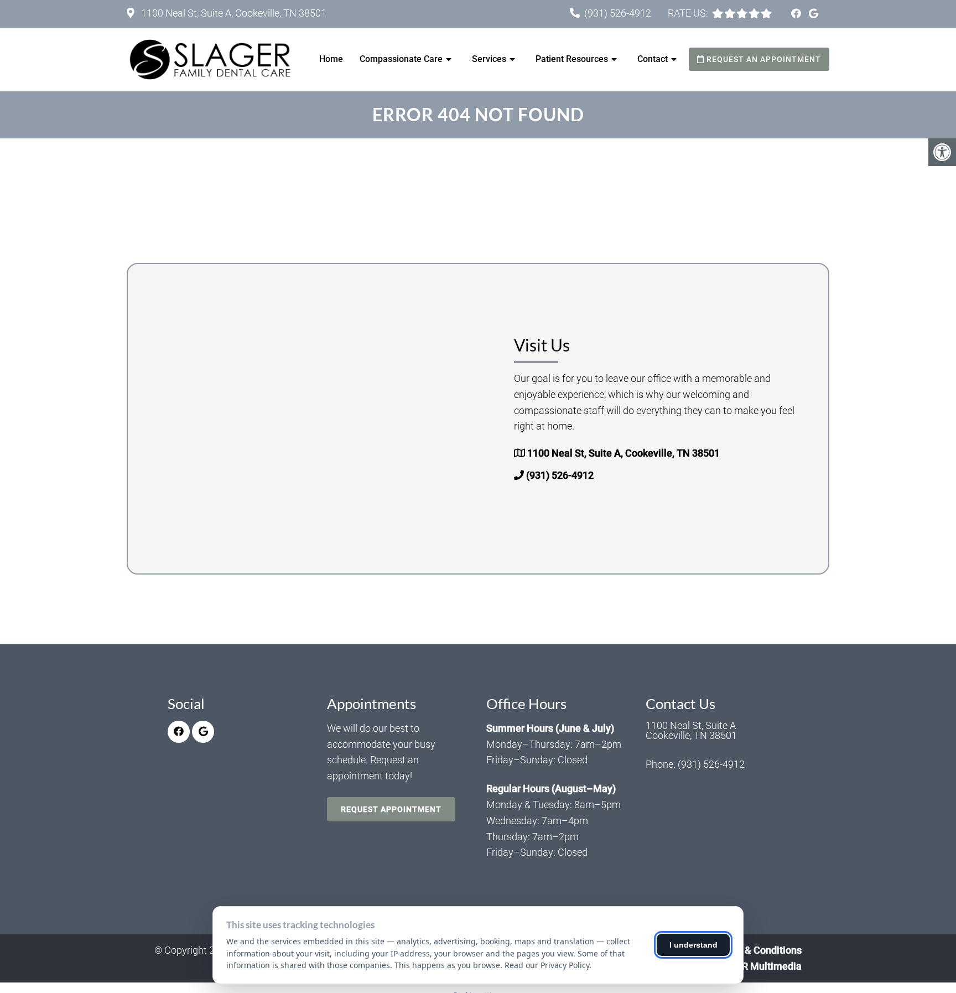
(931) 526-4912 (617, 13)
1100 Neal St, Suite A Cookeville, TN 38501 (691, 731)
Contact (652, 59)
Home (331, 59)
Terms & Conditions (758, 950)
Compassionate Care (401, 59)
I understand (693, 944)
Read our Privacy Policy (547, 965)
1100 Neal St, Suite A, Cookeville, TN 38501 (232, 13)
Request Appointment (391, 809)
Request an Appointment (762, 59)
